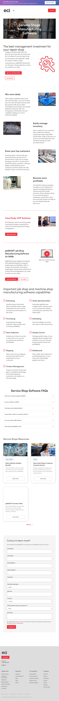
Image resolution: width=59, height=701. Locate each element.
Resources (17, 674)
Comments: (10, 612)
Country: (9, 598)
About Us (46, 674)
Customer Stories (19, 676)
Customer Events (33, 676)
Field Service (4, 686)
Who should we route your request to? (17, 605)
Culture (45, 682)
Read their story (11, 234)
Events (16, 682)
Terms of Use (20, 694)
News (16, 680)
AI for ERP (3, 688)
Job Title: (9, 591)
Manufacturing (4, 674)
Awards (45, 676)
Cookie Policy (12, 694)
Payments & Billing (33, 682)
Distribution (4, 679)
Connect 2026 (32, 674)
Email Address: (11, 563)
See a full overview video (13, 73)
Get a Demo (24, 279)
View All (28, 524)
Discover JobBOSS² (11, 279)
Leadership (46, 678)
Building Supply (5, 682)
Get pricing (10, 78)
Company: (10, 577)
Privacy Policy (4, 694)
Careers (45, 680)
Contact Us (11, 627)
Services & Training (33, 678)
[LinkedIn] (2, 665)
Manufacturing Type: (12, 584)
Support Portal (32, 680)
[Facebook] (5, 665)
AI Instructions (47, 687)
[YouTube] (3, 665)
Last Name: (10, 555)
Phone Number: (11, 570)
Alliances (46, 685)
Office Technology (5, 684)
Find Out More (50, 2)
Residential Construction (4, 676)
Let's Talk (52, 10)
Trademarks (27, 694)
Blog (16, 678)
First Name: (10, 548)
